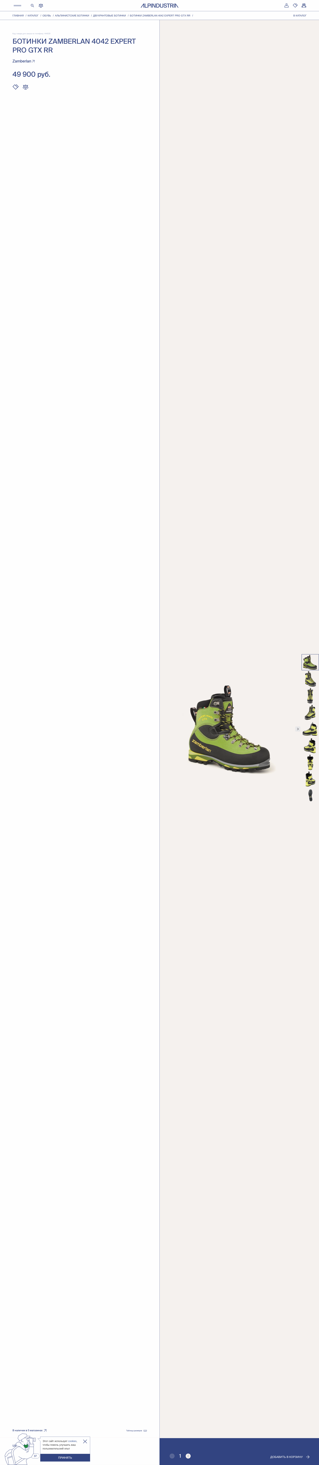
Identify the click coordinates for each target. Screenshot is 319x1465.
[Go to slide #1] (310, 662)
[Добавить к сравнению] (25, 87)
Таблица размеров (134, 1431)
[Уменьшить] (172, 1456)
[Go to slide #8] (310, 779)
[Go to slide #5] (310, 729)
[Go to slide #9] (310, 796)
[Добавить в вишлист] (15, 87)
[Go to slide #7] (310, 762)
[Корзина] (304, 5)
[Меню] (17, 6)
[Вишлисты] (295, 5)
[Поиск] (32, 5)
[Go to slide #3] (310, 696)
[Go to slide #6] (310, 746)
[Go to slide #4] (310, 712)
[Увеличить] (188, 1456)
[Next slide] (297, 729)
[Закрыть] (85, 1441)
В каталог (300, 15)
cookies (72, 1441)
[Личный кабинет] (286, 5)
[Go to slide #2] (310, 679)
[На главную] (160, 5)
